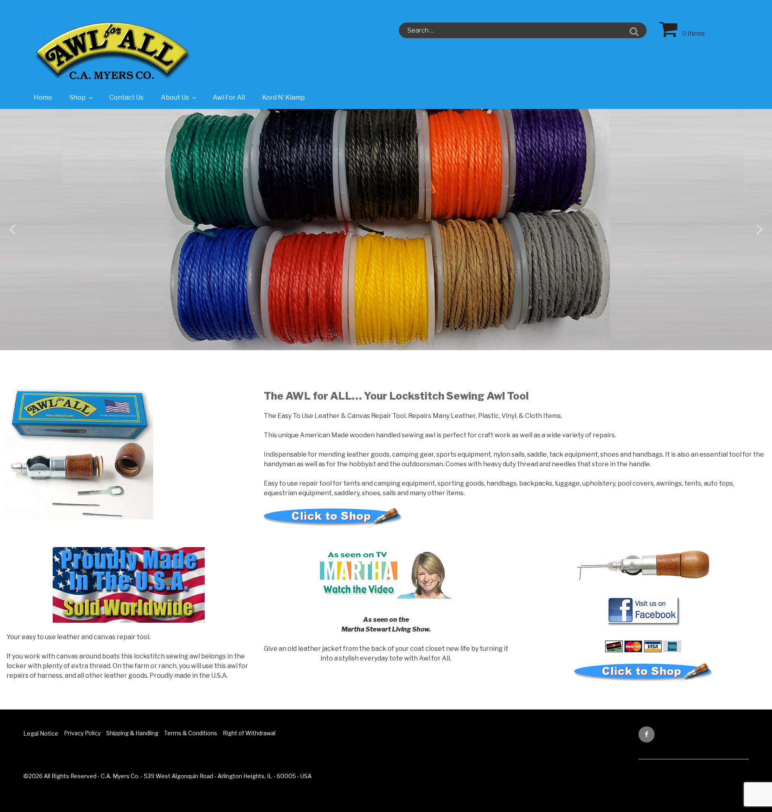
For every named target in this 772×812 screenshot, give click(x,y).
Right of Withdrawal (249, 733)
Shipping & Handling (132, 733)
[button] (12, 229)
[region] (386, 229)
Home (43, 97)
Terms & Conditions (190, 733)
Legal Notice (40, 733)
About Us (175, 97)
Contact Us (126, 97)
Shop (78, 97)
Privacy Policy (82, 733)
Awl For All (229, 97)
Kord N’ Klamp (283, 97)
